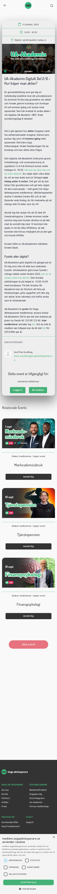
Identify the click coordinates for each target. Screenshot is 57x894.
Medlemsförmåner (38, 790)
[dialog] (28, 864)
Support (30, 822)
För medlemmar (38, 785)
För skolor (7, 817)
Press (4, 806)
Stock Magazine (37, 798)
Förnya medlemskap (39, 806)
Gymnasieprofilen (9, 822)
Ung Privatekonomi (10, 826)
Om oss (5, 790)
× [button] (54, 837)
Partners (5, 798)
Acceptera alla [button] (28, 882)
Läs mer (22, 855)
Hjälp (29, 817)
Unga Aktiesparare (12, 785)
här (44, 328)
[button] (28, 889)
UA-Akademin (35, 802)
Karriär (4, 794)
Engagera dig (35, 794)
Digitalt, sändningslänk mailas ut (30, 39)
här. (34, 324)
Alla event (28, 644)
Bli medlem (38, 390)
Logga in (17, 390)
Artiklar (4, 802)
